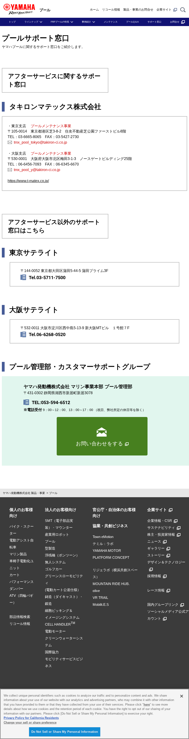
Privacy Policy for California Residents (31, 718)
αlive (96, 591)
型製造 (50, 548)
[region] (94, 714)
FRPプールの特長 (60, 22)
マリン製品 (18, 554)
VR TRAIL (100, 598)
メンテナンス (111, 22)
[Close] (182, 696)
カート (14, 575)
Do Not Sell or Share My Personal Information (64, 731)
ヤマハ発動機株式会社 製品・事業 (24, 493)
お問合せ (174, 22)
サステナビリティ (161, 527)
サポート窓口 (154, 22)
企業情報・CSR (159, 521)
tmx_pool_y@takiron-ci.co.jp (37, 170)
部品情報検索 (19, 617)
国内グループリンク (162, 604)
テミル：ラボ (103, 544)
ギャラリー (156, 548)
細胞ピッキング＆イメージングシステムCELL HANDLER (62, 617)
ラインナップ (31, 22)
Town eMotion (103, 537)
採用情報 (154, 576)
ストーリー (156, 555)
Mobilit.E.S (101, 604)
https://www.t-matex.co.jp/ (28, 181)
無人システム (55, 562)
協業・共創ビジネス (110, 526)
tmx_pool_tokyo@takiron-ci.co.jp (40, 142)
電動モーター (55, 631)
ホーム (94, 9)
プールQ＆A (132, 22)
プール (53, 493)
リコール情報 (111, 9)
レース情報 (156, 590)
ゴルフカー (53, 569)
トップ (12, 22)
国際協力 (52, 652)
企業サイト (164, 9)
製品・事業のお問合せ (138, 9)
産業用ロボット (57, 534)
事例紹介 (86, 22)
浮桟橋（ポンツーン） (62, 555)
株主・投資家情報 (161, 534)
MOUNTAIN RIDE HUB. (111, 584)
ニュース (154, 541)
